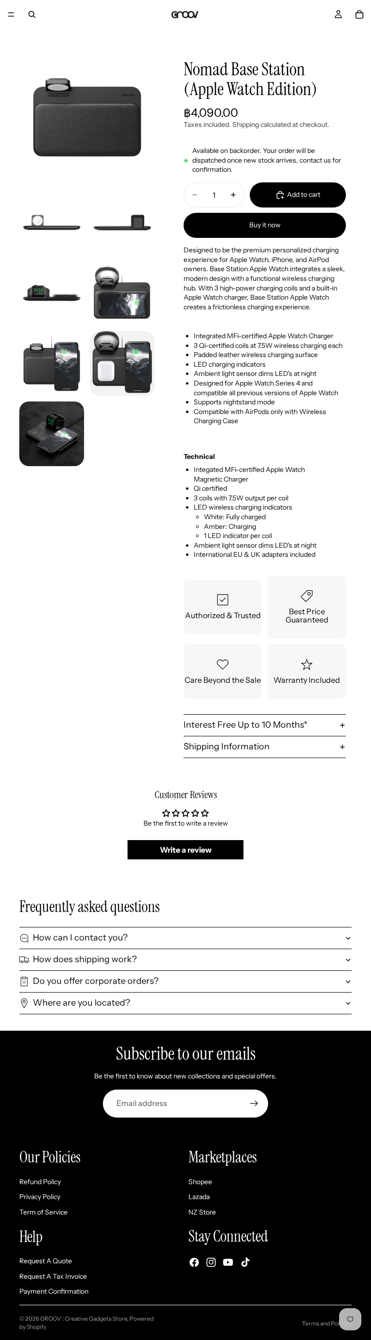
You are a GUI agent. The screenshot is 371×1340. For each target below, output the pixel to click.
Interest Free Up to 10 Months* (245, 724)
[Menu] (11, 14)
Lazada (199, 1196)
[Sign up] (254, 1103)
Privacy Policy (39, 1196)
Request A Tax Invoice (53, 1275)
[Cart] (359, 14)
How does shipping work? (85, 959)
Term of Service (43, 1211)
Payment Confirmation (53, 1291)
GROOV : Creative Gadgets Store (83, 1318)
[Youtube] (228, 1262)
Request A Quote (45, 1261)
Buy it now (265, 225)
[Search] (32, 14)
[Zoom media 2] (51, 222)
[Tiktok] (245, 1262)
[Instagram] (211, 1262)
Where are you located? (81, 1002)
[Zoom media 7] (122, 363)
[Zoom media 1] (87, 116)
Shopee (200, 1181)
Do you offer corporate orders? (95, 981)
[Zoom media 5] (122, 293)
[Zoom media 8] (51, 433)
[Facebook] (194, 1262)
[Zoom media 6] (51, 363)
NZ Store (202, 1211)
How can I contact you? (80, 937)
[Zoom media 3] (122, 222)
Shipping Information (227, 746)
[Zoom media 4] (51, 293)
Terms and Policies (327, 1323)
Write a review (186, 850)
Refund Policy (40, 1181)
